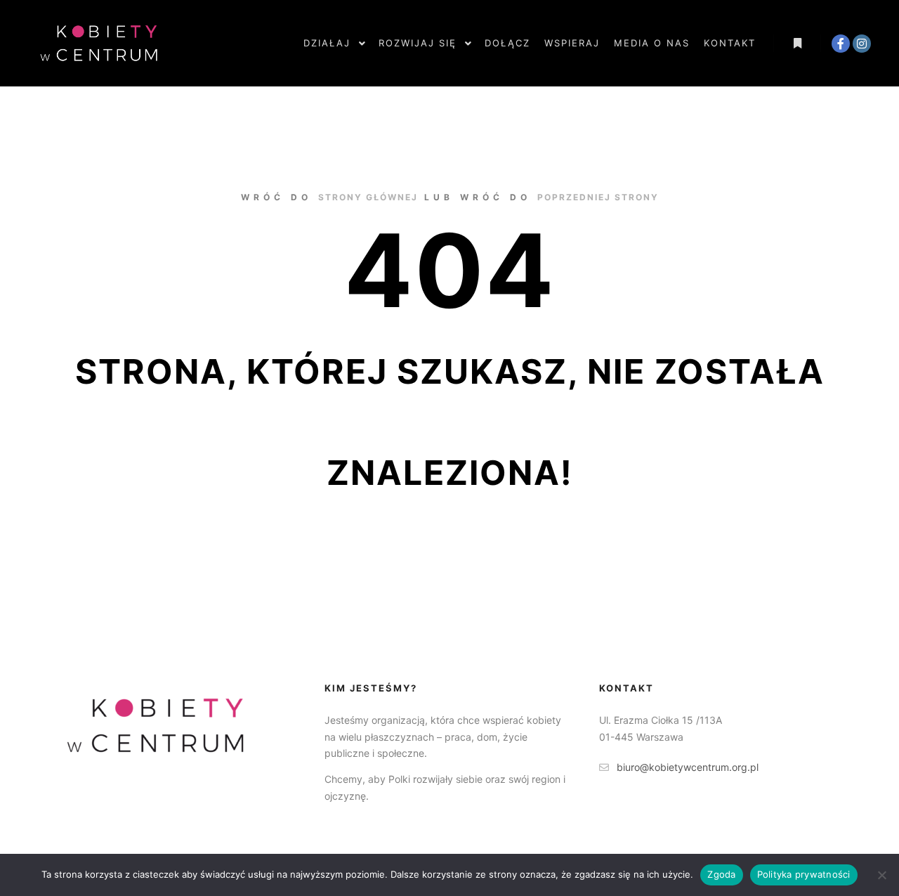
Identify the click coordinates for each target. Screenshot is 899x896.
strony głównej (368, 197)
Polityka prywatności (804, 874)
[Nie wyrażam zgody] (881, 875)
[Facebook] (841, 43)
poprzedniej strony (598, 197)
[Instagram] (862, 43)
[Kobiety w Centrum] (98, 43)
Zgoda (721, 874)
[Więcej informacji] (797, 43)
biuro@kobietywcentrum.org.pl (688, 767)
